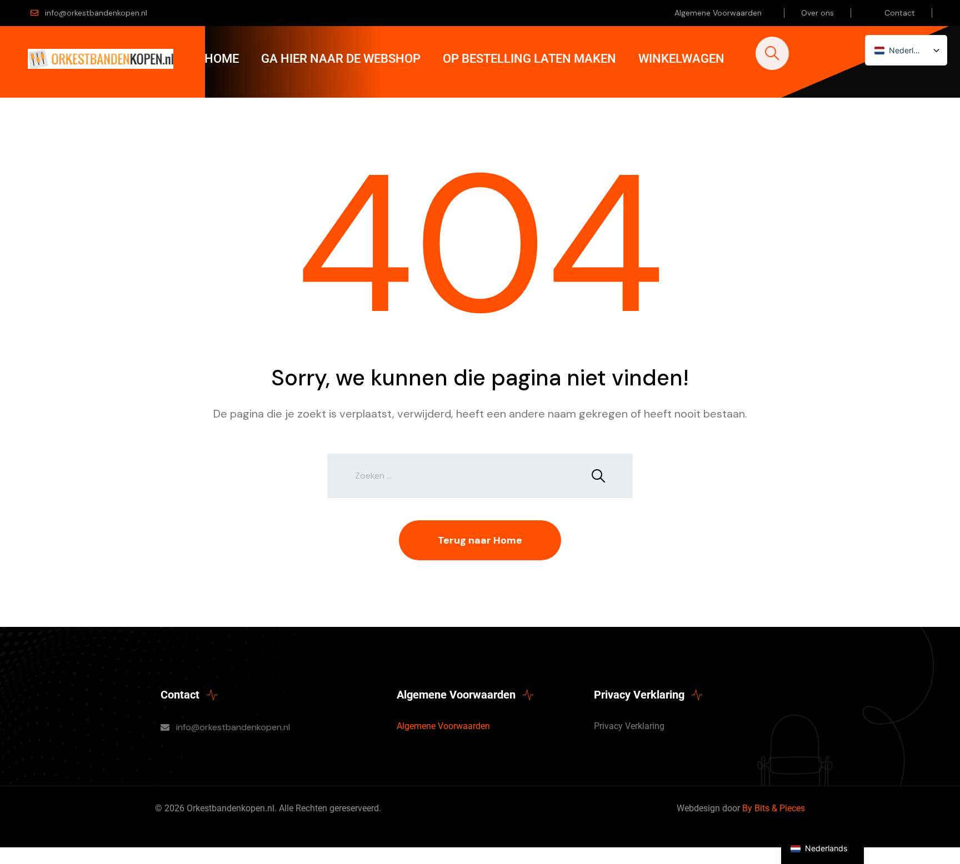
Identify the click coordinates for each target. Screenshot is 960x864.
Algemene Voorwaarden (718, 13)
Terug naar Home (480, 540)
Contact (899, 13)
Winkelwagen (681, 59)
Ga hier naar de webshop (341, 59)
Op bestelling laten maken (529, 59)
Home (221, 59)
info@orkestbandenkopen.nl (96, 13)
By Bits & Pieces (773, 808)
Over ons (817, 13)
